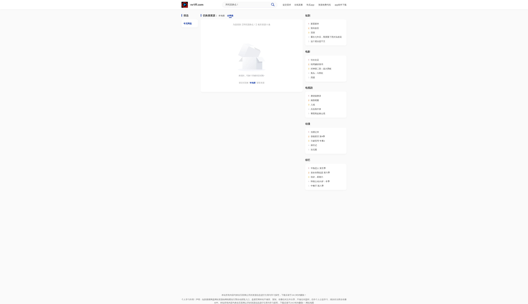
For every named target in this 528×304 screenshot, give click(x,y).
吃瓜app (310, 4)
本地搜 (221, 15)
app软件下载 (340, 4)
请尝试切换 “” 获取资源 (251, 82)
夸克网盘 (188, 23)
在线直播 (298, 4)
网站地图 (310, 302)
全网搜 (230, 15)
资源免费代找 (324, 4)
